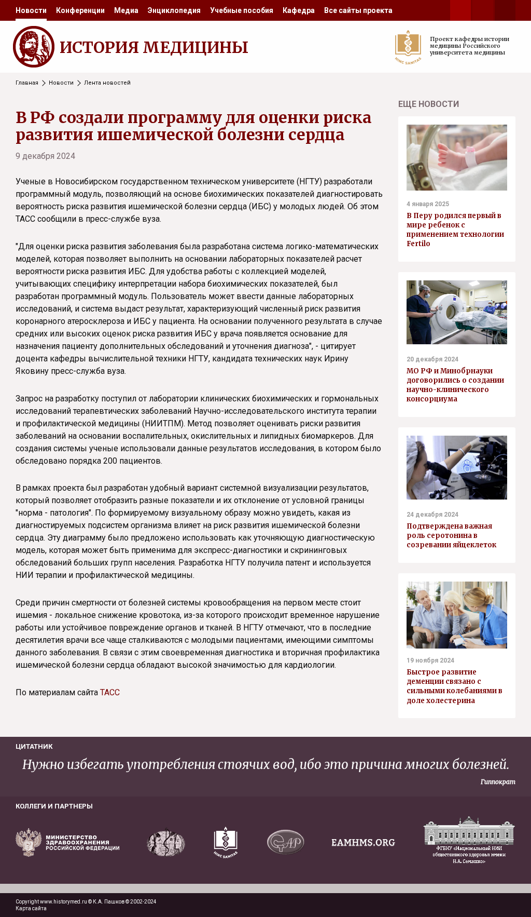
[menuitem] (31, 10)
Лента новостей (107, 82)
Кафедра (299, 10)
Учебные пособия (241, 10)
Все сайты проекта (358, 10)
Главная (27, 82)
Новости (31, 10)
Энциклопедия (174, 10)
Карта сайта (31, 908)
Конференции (80, 10)
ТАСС (110, 692)
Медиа (126, 10)
